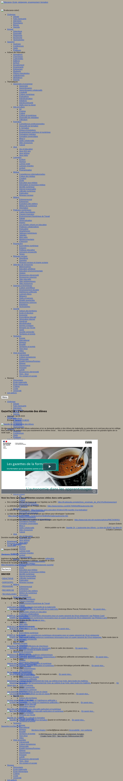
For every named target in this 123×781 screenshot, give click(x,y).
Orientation (23, 595)
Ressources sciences (28, 690)
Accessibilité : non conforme (80, 730)
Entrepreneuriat (25, 587)
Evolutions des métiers (28, 591)
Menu (4, 397)
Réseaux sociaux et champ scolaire (33, 650)
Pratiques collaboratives (29, 614)
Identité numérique (26, 574)
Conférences (18, 433)
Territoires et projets (27, 734)
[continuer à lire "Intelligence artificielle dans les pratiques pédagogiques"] (31, 657)
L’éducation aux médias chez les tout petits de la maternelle (31, 607)
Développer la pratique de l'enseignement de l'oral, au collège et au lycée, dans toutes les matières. (47, 681)
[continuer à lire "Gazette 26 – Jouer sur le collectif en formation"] (27, 720)
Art (20, 496)
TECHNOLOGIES (9, 594)
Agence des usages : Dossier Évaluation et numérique (29, 663)
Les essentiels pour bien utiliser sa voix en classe (27, 692)
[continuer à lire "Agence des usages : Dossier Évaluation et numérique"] (30, 666)
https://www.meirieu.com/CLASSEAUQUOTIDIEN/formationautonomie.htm (38, 516)
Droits (21, 568)
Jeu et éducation (26, 536)
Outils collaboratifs (26, 528)
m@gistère (49, 558)
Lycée (15, 776)
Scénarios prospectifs (28, 639)
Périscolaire (18, 767)
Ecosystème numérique (28, 633)
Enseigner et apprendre (17, 543)
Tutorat (22, 532)
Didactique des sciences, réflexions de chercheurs (27, 646)
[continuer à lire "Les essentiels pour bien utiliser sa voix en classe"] (28, 694)
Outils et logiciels (26, 685)
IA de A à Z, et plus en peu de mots (21, 626)
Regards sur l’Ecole (27, 715)
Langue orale (24, 551)
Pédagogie (17, 423)
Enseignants (12, 541)
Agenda (16, 414)
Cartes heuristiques (27, 599)
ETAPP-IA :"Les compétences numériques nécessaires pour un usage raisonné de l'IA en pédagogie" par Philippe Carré (56, 616)
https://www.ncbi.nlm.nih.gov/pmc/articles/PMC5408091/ (97, 520)
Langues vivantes (26, 553)
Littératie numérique (27, 578)
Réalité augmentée (27, 687)
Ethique (22, 750)
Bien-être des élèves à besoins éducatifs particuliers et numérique (34, 709)
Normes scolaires (26, 713)
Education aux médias (28, 570)
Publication (23, 580)
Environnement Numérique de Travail (34, 603)
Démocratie (24, 746)
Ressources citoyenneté (29, 662)
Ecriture (22, 547)
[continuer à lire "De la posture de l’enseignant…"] (21, 674)
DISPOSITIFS (7, 582)
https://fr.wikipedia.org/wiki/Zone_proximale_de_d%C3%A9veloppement (87, 502)
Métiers (16, 584)
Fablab (22, 605)
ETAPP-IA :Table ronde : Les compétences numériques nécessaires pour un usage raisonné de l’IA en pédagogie (53, 635)
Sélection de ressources (23, 652)
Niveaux (10, 765)
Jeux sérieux (24, 540)
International (24, 727)
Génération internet (27, 706)
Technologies (18, 427)
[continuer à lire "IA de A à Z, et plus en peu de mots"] (22, 629)
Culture (22, 500)
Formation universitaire (28, 524)
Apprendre (11, 546)
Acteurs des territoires (28, 698)
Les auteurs (12, 780)
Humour (22, 549)
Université (17, 778)
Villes (21, 738)
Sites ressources (26, 530)
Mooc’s (22, 526)
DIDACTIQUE (7, 578)
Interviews (17, 408)
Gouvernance (24, 753)
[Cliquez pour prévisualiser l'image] (17, 424)
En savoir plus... (99, 609)
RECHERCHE (8, 590)
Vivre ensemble (19, 740)
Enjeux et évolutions (27, 517)
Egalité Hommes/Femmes (29, 748)
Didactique (17, 418)
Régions (22, 729)
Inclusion (23, 755)
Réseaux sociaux (26, 582)
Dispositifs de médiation (29, 505)
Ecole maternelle (20, 769)
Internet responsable (27, 576)
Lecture (22, 555)
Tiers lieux (23, 736)
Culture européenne (27, 744)
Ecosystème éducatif (27, 704)
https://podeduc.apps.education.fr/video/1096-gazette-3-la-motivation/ (59, 510)
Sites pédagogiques (27, 669)
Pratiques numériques (22, 597)
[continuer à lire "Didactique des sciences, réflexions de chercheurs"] (29, 648)
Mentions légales (38, 730)
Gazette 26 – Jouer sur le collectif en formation (26, 718)
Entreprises (23, 589)
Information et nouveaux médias (32, 572)
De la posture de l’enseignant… (20, 672)
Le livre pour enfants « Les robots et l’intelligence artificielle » (32, 700)
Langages (17, 545)
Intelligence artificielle (28, 679)
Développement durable (29, 677)
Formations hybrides (27, 521)
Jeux (15, 534)
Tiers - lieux (24, 761)
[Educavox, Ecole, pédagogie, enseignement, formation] (24, 2)
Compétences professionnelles (32, 511)
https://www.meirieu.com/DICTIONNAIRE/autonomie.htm (70, 506)
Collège (16, 774)
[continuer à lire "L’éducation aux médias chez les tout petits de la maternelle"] (32, 609)
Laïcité (22, 757)
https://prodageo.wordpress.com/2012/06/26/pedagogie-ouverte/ (27, 565)
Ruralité (22, 732)
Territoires (17, 723)
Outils (15, 435)
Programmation (25, 557)
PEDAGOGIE (7, 586)
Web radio (23, 624)
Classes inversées (26, 601)
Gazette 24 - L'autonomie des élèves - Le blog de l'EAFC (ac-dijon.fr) (94, 528)
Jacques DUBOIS (22, 420)
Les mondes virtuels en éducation (33, 612)
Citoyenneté (24, 742)
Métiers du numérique (28, 593)
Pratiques (17, 437)
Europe (22, 725)
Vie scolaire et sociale (28, 763)
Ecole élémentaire (20, 771)
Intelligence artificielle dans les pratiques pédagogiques (30, 655)
